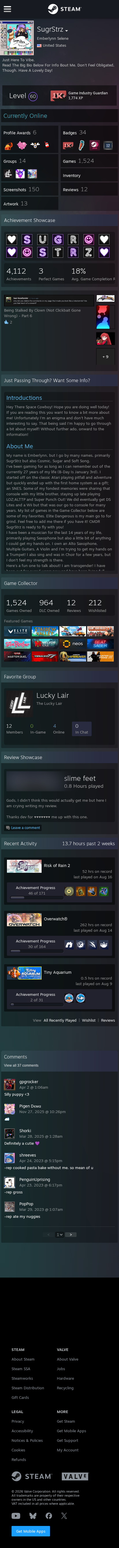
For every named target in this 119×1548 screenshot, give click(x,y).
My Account (68, 1450)
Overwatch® (55, 918)
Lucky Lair (52, 695)
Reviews (108, 1020)
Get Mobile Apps (30, 1531)
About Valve (67, 1359)
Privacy (18, 1421)
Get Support (67, 1440)
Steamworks (22, 1378)
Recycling (65, 1388)
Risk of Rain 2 (57, 865)
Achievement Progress (35, 887)
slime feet (80, 778)
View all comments (21, 1065)
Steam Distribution (28, 1388)
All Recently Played (60, 1020)
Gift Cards (20, 1397)
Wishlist (89, 1020)
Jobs (61, 1368)
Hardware (65, 1378)
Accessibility (22, 1430)
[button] (23, 95)
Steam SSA (21, 1368)
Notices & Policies (27, 1440)
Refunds (19, 1459)
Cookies (18, 1450)
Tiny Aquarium (57, 972)
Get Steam (66, 1421)
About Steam (23, 1359)
